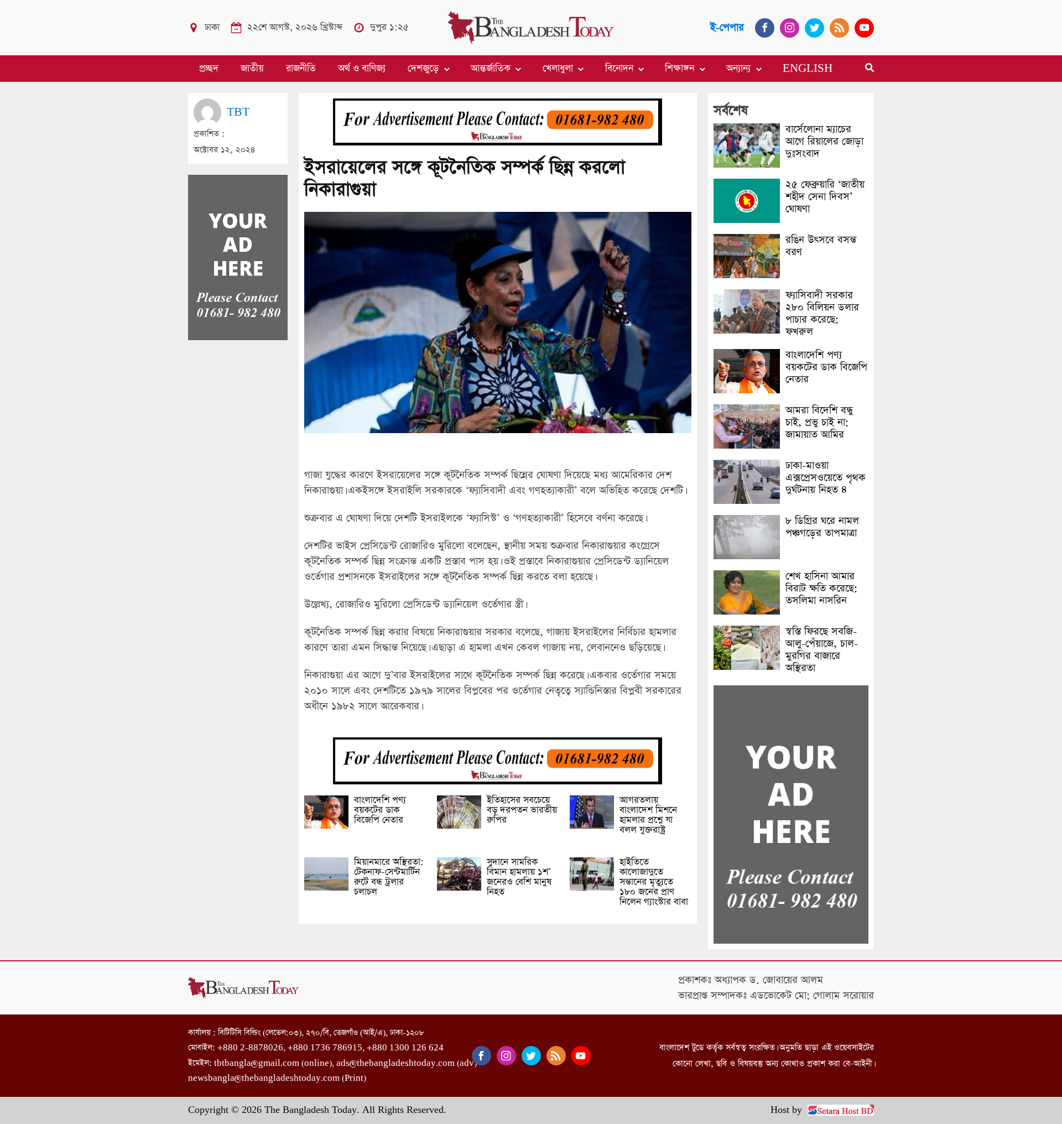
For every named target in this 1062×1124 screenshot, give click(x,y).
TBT (238, 112)
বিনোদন (619, 68)
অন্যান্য (738, 68)
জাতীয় (252, 68)
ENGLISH (807, 68)
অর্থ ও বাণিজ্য (362, 68)
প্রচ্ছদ (208, 68)
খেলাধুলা (558, 68)
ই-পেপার (727, 27)
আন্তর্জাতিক (491, 68)
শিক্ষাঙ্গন (679, 68)
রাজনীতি (301, 68)
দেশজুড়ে (423, 68)
